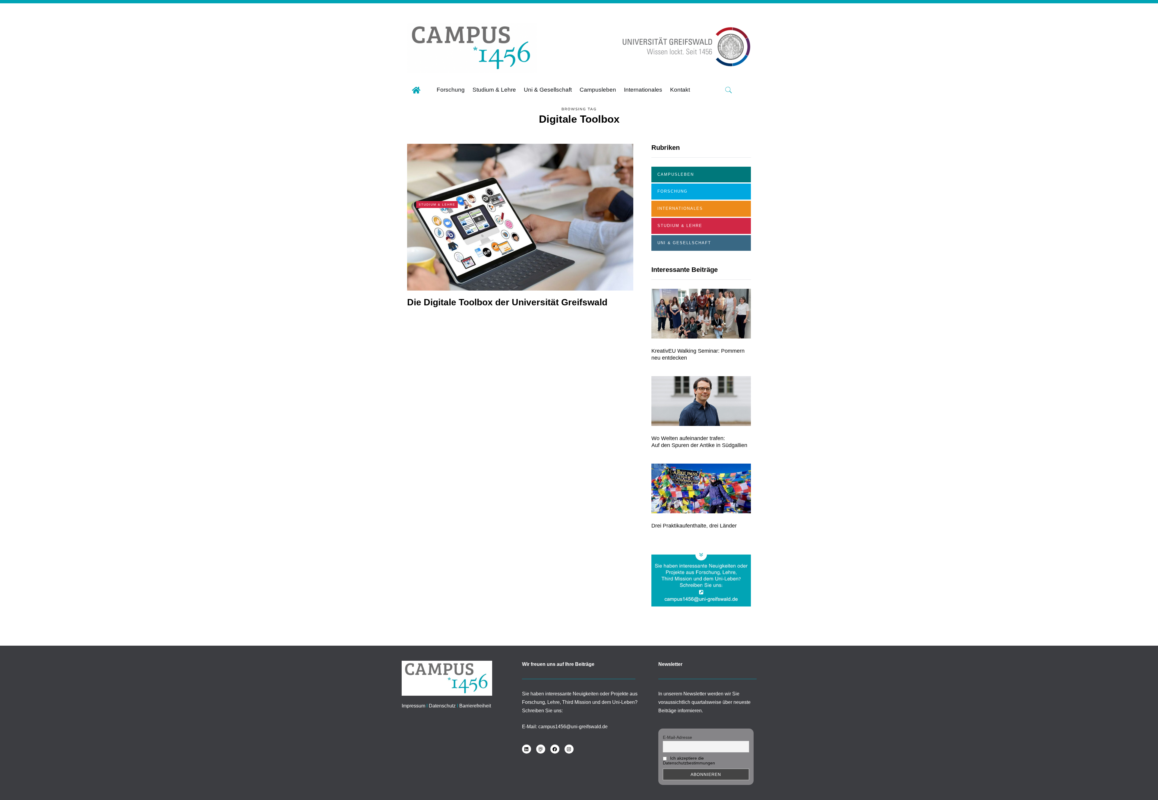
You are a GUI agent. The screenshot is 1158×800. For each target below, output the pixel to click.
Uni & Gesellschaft (684, 243)
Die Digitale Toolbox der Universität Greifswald (507, 302)
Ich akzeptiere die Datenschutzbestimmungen (689, 760)
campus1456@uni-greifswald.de (573, 726)
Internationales (680, 208)
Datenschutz (442, 705)
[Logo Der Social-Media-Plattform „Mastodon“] (540, 749)
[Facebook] (554, 749)
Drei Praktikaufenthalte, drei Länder (694, 526)
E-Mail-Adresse (677, 737)
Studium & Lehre (437, 204)
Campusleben (675, 174)
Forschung (672, 191)
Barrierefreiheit (475, 705)
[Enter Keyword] (728, 90)
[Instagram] (569, 749)
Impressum (413, 705)
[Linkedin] (526, 749)
